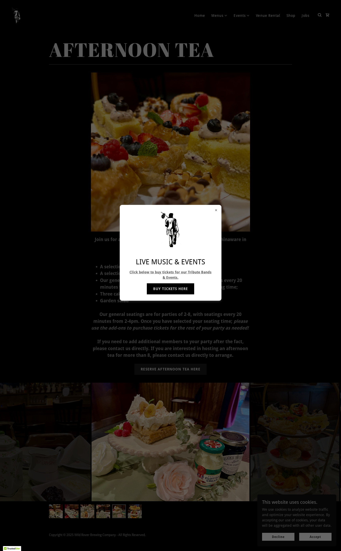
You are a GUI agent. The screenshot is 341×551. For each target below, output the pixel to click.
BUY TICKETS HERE (170, 289)
